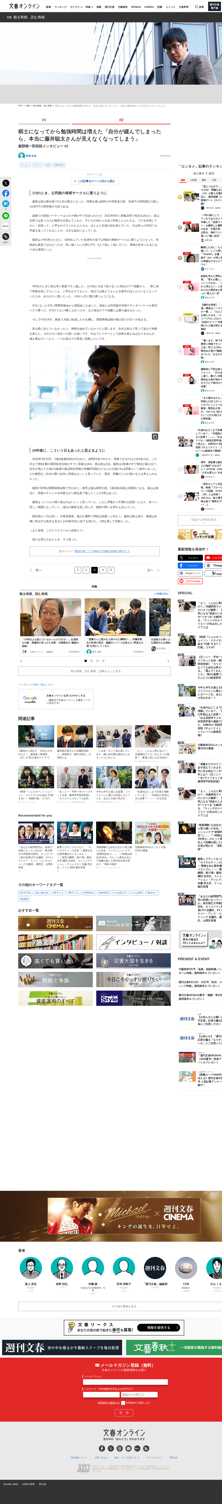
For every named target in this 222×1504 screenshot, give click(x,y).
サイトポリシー (154, 1457)
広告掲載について (78, 1457)
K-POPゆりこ (210, 477)
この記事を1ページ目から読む (96, 181)
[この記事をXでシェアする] (5, 183)
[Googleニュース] (128, 1448)
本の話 (42, 1484)
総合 (211, 173)
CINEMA (149, 7)
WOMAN (136, 7)
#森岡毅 (24, 899)
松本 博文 (161, 648)
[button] (86, 661)
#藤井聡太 (59, 165)
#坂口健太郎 (41, 892)
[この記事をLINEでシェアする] (5, 216)
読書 (159, 7)
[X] (111, 1448)
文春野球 (184, 7)
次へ (150, 570)
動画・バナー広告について (127, 1457)
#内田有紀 (88, 892)
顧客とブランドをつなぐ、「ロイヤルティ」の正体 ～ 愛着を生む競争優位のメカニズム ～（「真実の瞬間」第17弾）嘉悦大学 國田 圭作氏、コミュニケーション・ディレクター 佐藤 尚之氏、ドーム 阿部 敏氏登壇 (74, 859)
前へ (39, 570)
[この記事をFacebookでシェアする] (5, 194)
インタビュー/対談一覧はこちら (35, 684)
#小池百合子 (120, 892)
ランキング (60, 7)
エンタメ (25, 165)
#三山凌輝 (136, 892)
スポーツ (38, 165)
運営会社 (173, 1457)
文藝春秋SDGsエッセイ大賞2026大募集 (150, 850)
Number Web (10, 1484)
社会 (48, 165)
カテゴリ (75, 7)
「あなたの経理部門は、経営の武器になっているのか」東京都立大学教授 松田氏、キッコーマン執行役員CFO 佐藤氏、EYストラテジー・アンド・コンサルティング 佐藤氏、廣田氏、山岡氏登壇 (36, 859)
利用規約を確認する (109, 1402)
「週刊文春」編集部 (212, 208)
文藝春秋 (123, 7)
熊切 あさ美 (209, 297)
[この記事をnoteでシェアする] (5, 227)
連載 (98, 7)
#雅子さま (58, 892)
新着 (48, 7)
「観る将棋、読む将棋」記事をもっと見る (94, 671)
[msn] (137, 1448)
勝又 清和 (96, 652)
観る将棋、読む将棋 (29, 17)
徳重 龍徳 (208, 240)
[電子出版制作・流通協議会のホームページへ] (83, 1469)
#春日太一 (152, 892)
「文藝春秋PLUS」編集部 (210, 455)
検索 (201, 7)
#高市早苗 (25, 892)
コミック (170, 7)
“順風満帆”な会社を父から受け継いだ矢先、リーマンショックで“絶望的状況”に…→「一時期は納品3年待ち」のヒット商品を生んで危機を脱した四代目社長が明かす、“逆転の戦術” (114, 857)
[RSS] (146, 1448)
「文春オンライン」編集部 (40, 652)
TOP (20, 106)
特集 (88, 7)
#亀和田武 (103, 892)
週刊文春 (109, 7)
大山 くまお (209, 269)
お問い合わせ (101, 1457)
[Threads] (120, 1448)
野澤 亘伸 (31, 156)
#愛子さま (73, 892)
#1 (44, 120)
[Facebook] (102, 1448)
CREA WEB (28, 1484)
